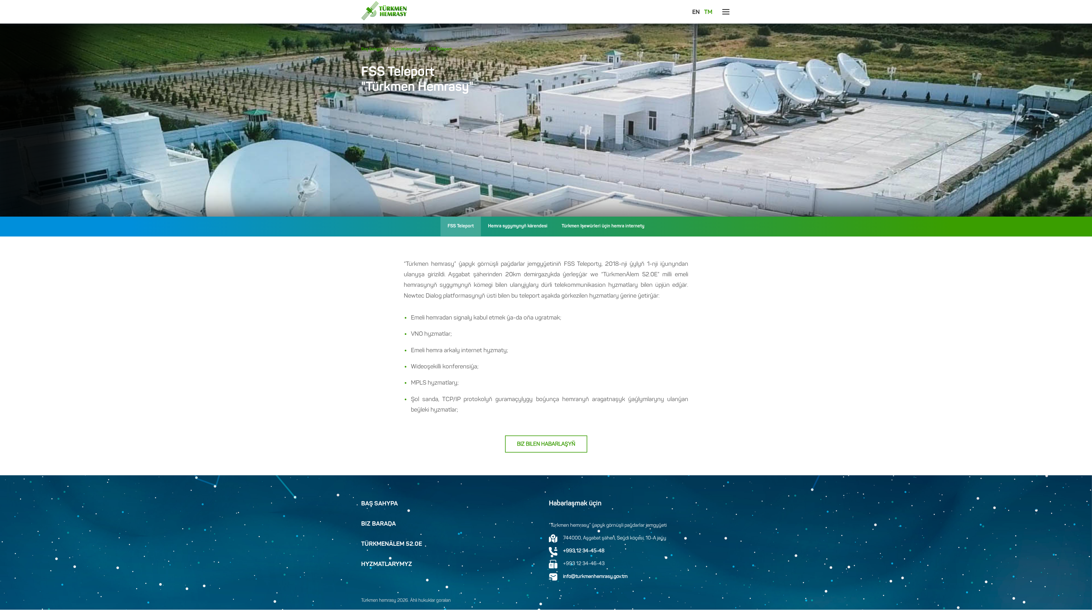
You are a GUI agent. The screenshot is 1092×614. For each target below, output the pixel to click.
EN (696, 12)
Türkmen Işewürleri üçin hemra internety (603, 226)
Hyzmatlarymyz (405, 49)
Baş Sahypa (372, 49)
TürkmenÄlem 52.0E (391, 544)
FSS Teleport (440, 49)
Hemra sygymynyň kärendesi (517, 226)
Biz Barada (378, 524)
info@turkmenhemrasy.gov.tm (595, 576)
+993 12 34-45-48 (584, 551)
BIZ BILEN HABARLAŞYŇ (546, 444)
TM (708, 12)
